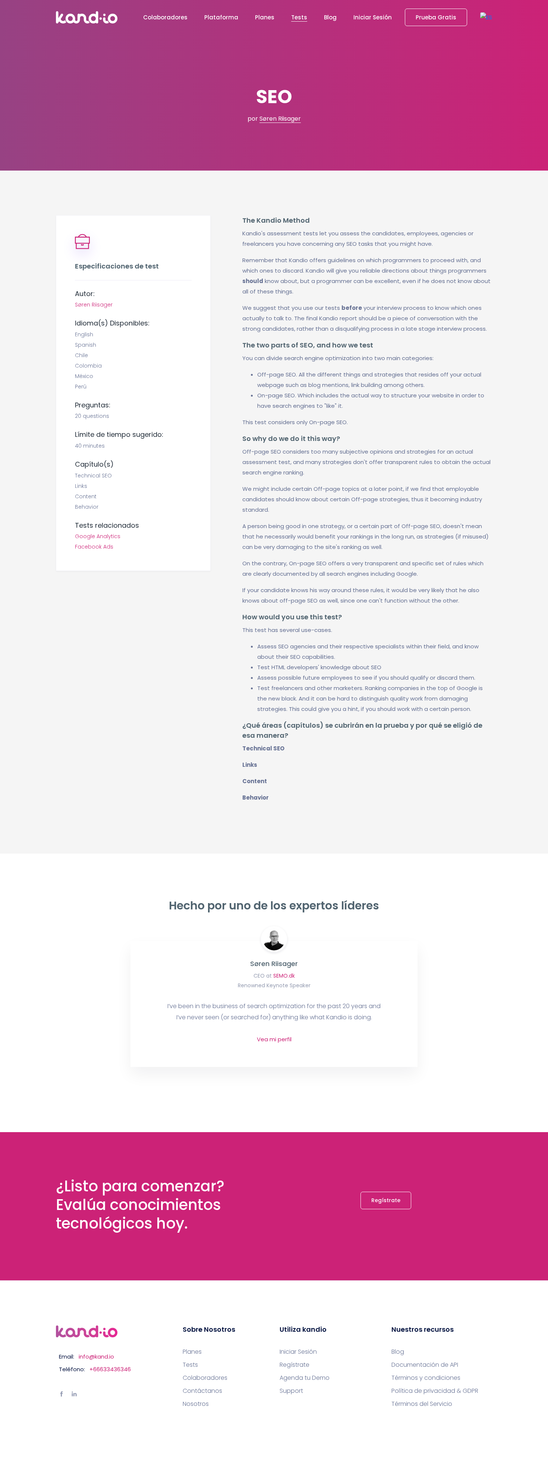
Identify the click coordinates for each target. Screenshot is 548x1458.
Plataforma (221, 17)
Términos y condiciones (425, 1378)
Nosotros (196, 1404)
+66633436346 (110, 1369)
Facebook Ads (94, 546)
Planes (264, 17)
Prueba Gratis (436, 17)
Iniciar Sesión (372, 17)
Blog (330, 17)
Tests (299, 17)
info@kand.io (96, 1356)
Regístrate (385, 1200)
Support (291, 1391)
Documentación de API (424, 1365)
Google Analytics (97, 536)
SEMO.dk (284, 975)
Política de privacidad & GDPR (434, 1391)
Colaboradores (165, 17)
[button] (486, 17)
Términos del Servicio (421, 1404)
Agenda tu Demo (305, 1378)
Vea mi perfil (274, 1039)
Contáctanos (202, 1391)
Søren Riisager (280, 118)
